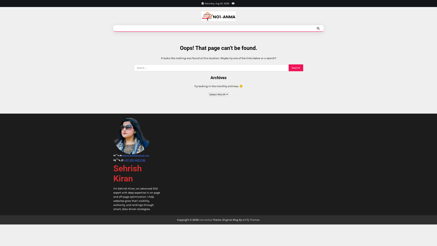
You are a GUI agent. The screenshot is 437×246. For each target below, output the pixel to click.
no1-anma (205, 219)
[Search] (318, 28)
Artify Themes (251, 219)
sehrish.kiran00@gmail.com (135, 155)
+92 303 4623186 (134, 160)
